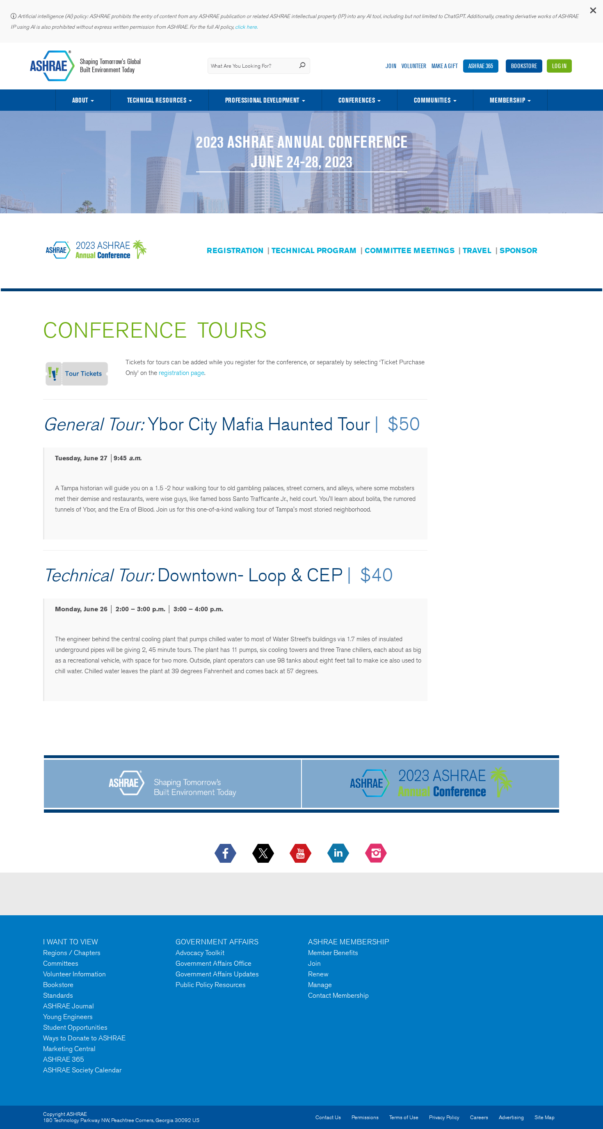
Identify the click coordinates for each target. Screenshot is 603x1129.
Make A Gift (445, 66)
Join (391, 66)
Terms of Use (403, 1117)
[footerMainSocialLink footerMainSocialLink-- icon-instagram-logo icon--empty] (376, 854)
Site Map (544, 1117)
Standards (58, 995)
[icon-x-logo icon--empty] (264, 854)
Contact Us (328, 1117)
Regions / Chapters (71, 952)
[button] (593, 12)
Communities (432, 100)
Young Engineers (68, 1016)
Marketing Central (69, 1048)
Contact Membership (338, 995)
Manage (320, 984)
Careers (479, 1117)
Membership (507, 100)
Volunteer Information (74, 974)
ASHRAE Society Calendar (82, 1070)
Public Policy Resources (211, 984)
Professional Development (262, 100)
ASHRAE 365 (480, 66)
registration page (181, 373)
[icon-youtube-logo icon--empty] (301, 854)
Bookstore (524, 66)
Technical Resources (156, 100)
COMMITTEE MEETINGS (410, 250)
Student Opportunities (75, 1027)
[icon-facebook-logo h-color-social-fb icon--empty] (226, 854)
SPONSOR (518, 250)
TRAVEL (477, 250)
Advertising (511, 1117)
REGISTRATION (235, 250)
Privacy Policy (444, 1117)
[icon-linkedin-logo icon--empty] (339, 854)
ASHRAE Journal (68, 1006)
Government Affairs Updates (217, 974)
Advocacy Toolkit (200, 952)
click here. (247, 26)
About (80, 100)
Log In (559, 66)
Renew (318, 974)
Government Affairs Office (213, 963)
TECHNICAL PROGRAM (314, 250)
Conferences (356, 100)
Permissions (365, 1117)
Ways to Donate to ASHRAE (84, 1038)
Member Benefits (333, 952)
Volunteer (414, 66)
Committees (60, 963)
